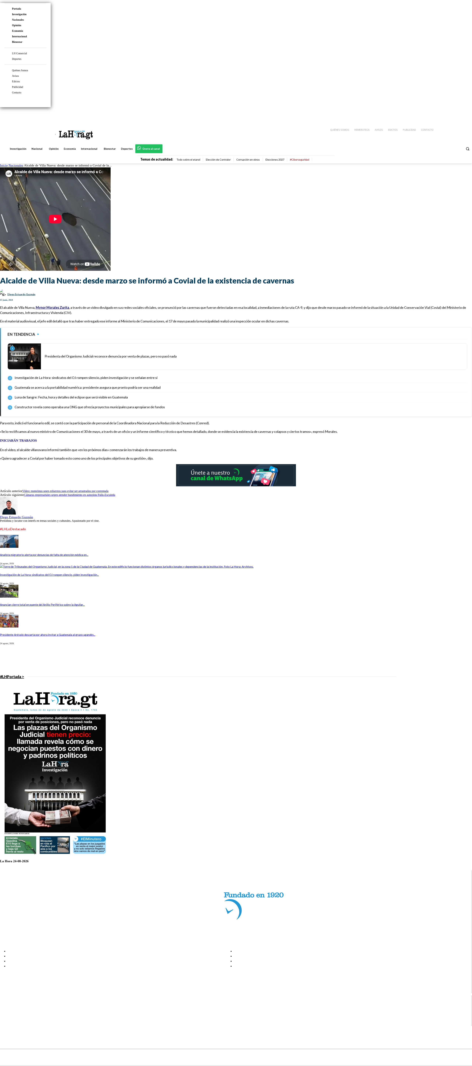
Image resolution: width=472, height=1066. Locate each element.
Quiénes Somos (20, 70)
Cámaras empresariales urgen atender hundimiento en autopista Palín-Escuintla (69, 494)
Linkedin (16, 1014)
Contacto (16, 92)
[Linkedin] (452, 114)
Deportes (16, 59)
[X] (6, 1019)
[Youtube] (465, 114)
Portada (16, 8)
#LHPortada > (12, 676)
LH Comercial (19, 53)
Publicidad (17, 87)
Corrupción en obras (248, 159)
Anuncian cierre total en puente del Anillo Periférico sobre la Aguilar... (42, 604)
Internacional (19, 36)
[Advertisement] (110, 659)
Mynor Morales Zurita (52, 307)
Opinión (16, 25)
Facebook (17, 1005)
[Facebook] (439, 114)
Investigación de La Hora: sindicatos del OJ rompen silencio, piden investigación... (49, 574)
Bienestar (17, 42)
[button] (467, 148)
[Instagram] (445, 114)
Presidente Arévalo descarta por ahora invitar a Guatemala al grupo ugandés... (47, 634)
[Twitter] (458, 114)
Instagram (17, 1009)
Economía (17, 31)
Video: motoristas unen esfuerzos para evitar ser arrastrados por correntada (65, 491)
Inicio (4, 165)
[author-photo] (9, 513)
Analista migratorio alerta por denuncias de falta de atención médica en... (44, 554)
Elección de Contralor (218, 159)
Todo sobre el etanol (188, 159)
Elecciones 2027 (275, 159)
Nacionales (18, 19)
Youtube (16, 1023)
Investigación (19, 14)
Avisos (15, 76)
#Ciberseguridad (299, 159)
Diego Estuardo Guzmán (21, 294)
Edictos (16, 81)
